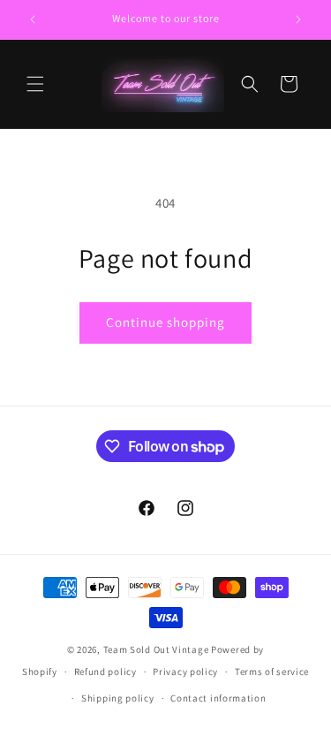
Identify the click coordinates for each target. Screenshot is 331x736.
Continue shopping (165, 322)
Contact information (218, 698)
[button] (35, 83)
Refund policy (105, 671)
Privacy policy (185, 671)
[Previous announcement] (32, 19)
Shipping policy (117, 698)
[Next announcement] (298, 19)
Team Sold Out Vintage (157, 649)
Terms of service (272, 671)
